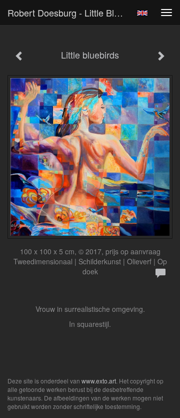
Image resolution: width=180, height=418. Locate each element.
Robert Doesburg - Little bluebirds (69, 12)
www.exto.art (99, 380)
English (142, 13)
